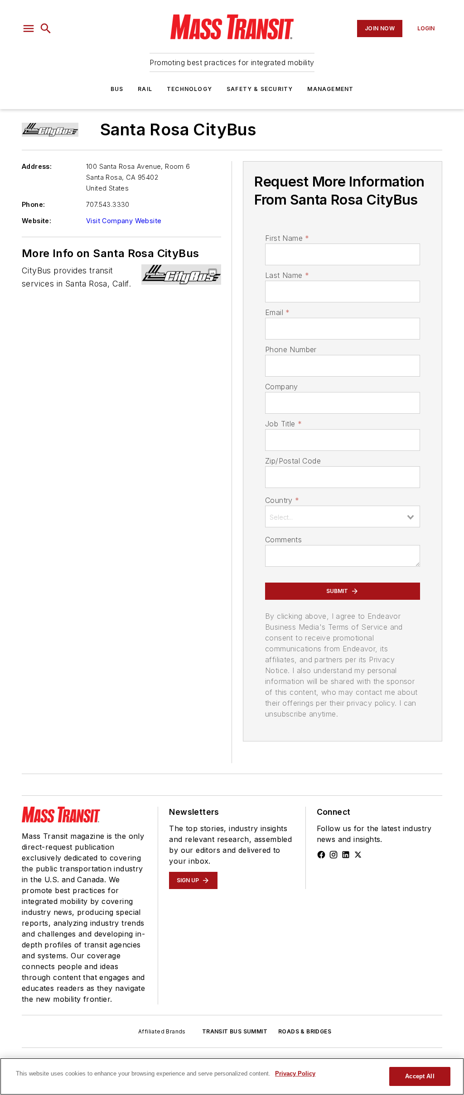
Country (282, 500)
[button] (28, 28)
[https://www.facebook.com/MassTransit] (321, 854)
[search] (46, 28)
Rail (145, 89)
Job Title (283, 423)
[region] (232, 1076)
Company (281, 386)
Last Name (287, 275)
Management (330, 89)
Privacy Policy (295, 1073)
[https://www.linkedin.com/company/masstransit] (345, 854)
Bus (117, 89)
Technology (189, 89)
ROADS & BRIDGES (304, 1031)
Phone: (33, 204)
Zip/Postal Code (293, 460)
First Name (287, 238)
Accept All (419, 1076)
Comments (283, 539)
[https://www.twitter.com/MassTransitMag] (357, 854)
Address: (37, 166)
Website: (36, 221)
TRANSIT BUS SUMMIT (234, 1031)
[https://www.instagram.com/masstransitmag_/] (333, 854)
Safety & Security (260, 89)
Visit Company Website (123, 221)
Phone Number (291, 349)
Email (277, 312)
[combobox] (342, 516)
